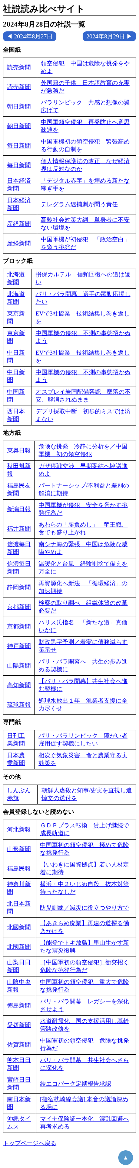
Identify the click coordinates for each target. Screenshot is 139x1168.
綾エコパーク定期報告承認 (75, 1084)
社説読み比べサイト (44, 9)
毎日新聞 (19, 145)
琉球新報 (19, 705)
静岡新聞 (19, 587)
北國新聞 (19, 927)
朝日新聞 (19, 106)
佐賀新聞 (19, 1044)
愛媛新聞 (19, 1025)
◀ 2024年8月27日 (30, 36)
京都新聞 (19, 607)
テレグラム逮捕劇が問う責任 (79, 204)
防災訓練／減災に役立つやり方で (84, 908)
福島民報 (19, 868)
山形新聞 (19, 849)
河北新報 (19, 829)
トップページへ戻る (29, 1143)
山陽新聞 (19, 665)
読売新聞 (19, 67)
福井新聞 (19, 529)
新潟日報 (19, 509)
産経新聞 (19, 224)
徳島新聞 (19, 1005)
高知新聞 (19, 685)
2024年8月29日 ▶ (109, 36)
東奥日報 (19, 450)
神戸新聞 (19, 646)
